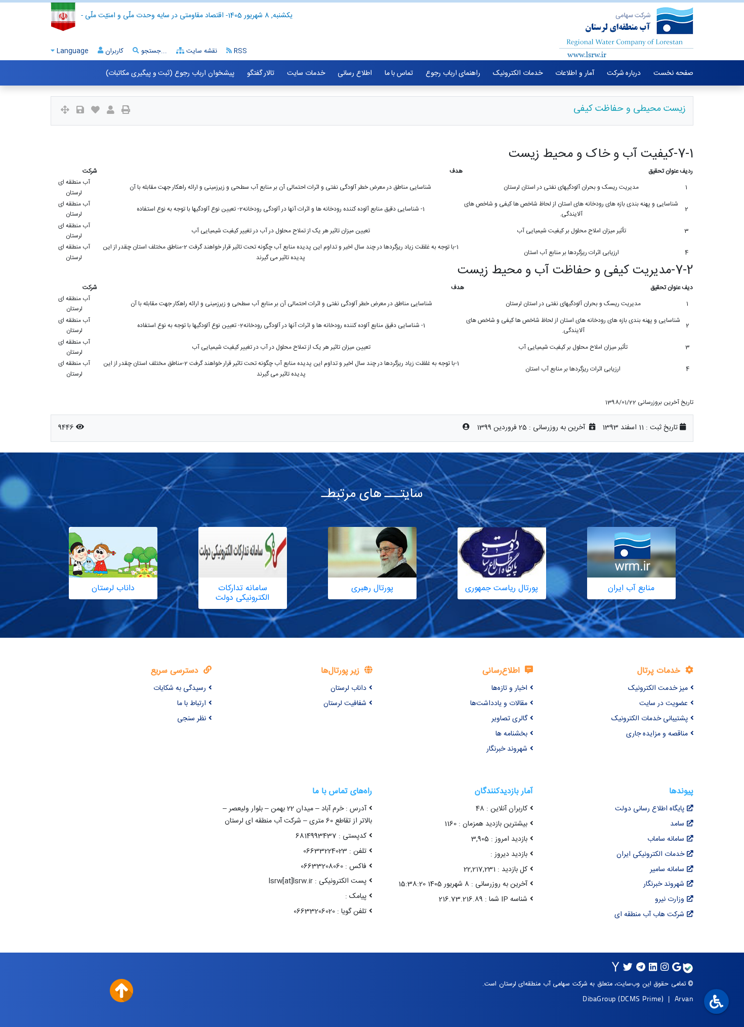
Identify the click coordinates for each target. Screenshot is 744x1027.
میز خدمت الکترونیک (658, 688)
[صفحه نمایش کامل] (65, 111)
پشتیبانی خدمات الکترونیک (649, 719)
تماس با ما (399, 73)
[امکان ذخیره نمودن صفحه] (80, 111)
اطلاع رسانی (355, 73)
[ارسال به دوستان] (110, 111)
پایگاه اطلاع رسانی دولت (649, 809)
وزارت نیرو (669, 899)
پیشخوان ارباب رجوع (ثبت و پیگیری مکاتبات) (170, 73)
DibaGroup (599, 998)
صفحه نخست (673, 73)
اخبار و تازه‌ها (509, 688)
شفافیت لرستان (344, 703)
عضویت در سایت (663, 703)
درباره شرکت (624, 73)
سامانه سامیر (667, 870)
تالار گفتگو (261, 73)
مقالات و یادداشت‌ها (498, 703)
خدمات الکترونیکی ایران (650, 854)
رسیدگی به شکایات (179, 688)
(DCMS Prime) (641, 998)
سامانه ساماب (665, 839)
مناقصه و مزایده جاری (657, 734)
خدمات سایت (306, 73)
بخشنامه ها (511, 734)
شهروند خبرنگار (506, 749)
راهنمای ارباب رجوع (453, 73)
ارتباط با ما (191, 703)
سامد (677, 824)
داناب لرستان (348, 688)
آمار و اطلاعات (574, 73)
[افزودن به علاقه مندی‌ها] (95, 111)
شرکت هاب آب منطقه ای (649, 915)
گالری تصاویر (509, 719)
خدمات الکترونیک (518, 73)
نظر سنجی (191, 719)
